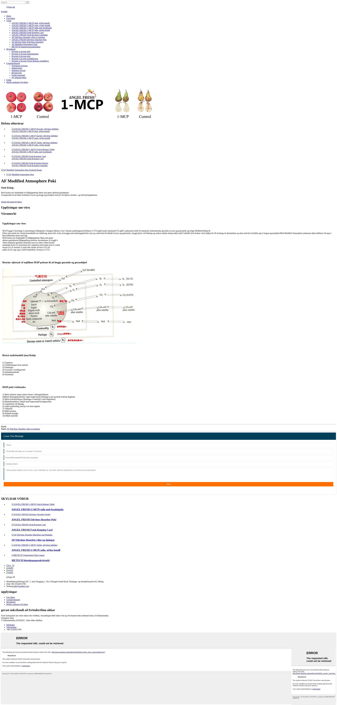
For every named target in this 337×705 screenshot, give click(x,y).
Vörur (8, 21)
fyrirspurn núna (7, 618)
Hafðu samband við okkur (17, 82)
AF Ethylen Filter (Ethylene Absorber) (28, 42)
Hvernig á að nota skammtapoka (25, 54)
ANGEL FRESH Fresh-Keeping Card (28, 32)
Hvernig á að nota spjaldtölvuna (25, 58)
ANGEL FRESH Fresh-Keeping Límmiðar (30, 35)
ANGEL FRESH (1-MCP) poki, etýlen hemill (31, 25)
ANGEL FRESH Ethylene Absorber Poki (29, 40)
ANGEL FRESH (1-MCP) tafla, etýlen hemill (31, 30)
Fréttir (8, 80)
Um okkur (10, 18)
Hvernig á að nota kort (21, 56)
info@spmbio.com (21, 586)
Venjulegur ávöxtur (20, 66)
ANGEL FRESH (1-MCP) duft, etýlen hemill (31, 23)
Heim (8, 16)
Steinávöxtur (17, 68)
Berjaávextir (17, 73)
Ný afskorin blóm (19, 77)
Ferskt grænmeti (18, 75)
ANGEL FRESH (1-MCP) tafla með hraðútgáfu (32, 28)
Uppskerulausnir (13, 63)
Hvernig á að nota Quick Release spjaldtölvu (30, 61)
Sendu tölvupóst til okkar (11, 202)
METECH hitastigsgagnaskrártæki (26, 47)
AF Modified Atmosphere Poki (24, 44)
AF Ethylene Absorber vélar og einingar (28, 37)
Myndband (10, 49)
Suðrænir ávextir (18, 70)
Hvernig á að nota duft (21, 51)
